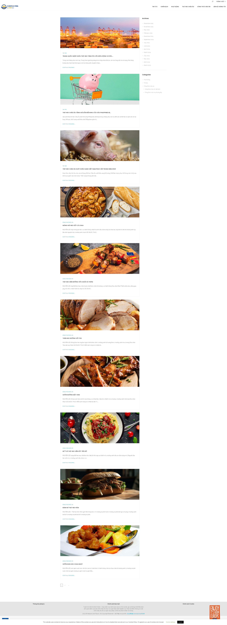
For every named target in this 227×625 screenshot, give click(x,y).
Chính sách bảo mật (113, 604)
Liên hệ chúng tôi (220, 7)
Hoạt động (175, 7)
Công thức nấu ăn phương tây (153, 92)
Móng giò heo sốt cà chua (73, 225)
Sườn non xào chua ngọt (73, 564)
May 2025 (147, 30)
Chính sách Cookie (188, 604)
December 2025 (148, 23)
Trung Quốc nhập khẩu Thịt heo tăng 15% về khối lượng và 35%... (88, 56)
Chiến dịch (164, 7)
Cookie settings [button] (170, 622)
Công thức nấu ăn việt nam (152, 89)
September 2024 (149, 39)
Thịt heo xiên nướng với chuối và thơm (78, 282)
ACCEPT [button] (180, 622)
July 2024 (147, 42)
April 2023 (147, 62)
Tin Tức (154, 7)
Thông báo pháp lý (38, 604)
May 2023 (147, 59)
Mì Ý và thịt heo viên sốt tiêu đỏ (75, 451)
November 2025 (148, 26)
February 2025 (148, 33)
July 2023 (147, 55)
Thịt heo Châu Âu (188, 7)
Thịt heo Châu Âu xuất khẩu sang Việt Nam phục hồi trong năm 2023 (89, 169)
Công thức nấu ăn (203, 7)
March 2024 (147, 52)
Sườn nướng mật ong (71, 395)
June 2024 (147, 46)
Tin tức (65, 53)
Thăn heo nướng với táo (72, 338)
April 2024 (147, 49)
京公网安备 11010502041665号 (136, 613)
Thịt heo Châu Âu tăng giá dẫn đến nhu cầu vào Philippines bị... (87, 113)
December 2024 (148, 36)
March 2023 (147, 65)
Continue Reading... (69, 67)
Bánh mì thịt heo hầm (71, 508)
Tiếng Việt (220, 1)
